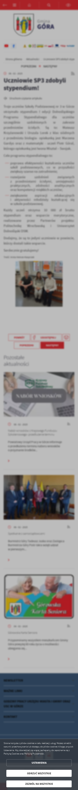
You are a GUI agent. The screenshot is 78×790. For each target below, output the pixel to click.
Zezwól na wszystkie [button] (39, 784)
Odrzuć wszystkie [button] (39, 773)
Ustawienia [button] (39, 763)
